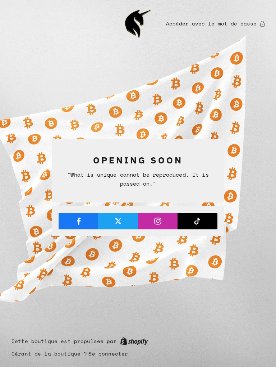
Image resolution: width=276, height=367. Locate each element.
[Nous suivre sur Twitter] (118, 221)
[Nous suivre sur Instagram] (158, 221)
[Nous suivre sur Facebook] (78, 221)
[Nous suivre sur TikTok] (197, 221)
